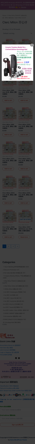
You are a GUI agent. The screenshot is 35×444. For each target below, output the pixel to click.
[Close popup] (32, 45)
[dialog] (17, 62)
